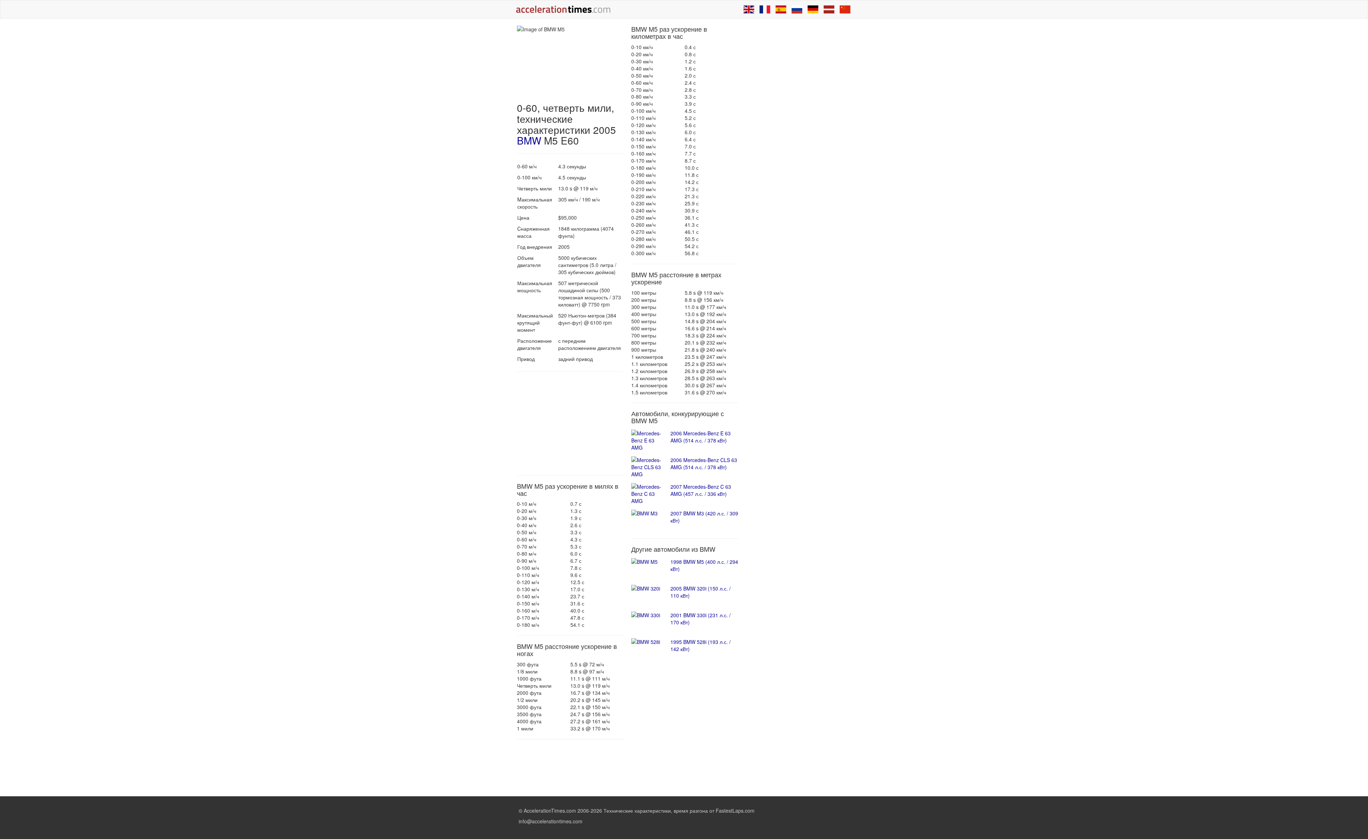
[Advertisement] (570, 423)
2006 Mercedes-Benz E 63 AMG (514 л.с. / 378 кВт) (700, 437)
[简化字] (845, 9)
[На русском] (797, 9)
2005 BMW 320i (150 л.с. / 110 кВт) (700, 592)
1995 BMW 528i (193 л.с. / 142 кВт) (700, 645)
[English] (748, 9)
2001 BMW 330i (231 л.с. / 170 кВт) (700, 619)
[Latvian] (829, 9)
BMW (529, 140)
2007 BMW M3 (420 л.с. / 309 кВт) (704, 517)
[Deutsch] (813, 9)
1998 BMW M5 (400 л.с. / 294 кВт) (704, 565)
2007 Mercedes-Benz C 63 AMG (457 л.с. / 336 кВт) (700, 490)
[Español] (781, 9)
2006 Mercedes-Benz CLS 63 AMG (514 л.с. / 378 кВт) (703, 463)
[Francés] (765, 9)
